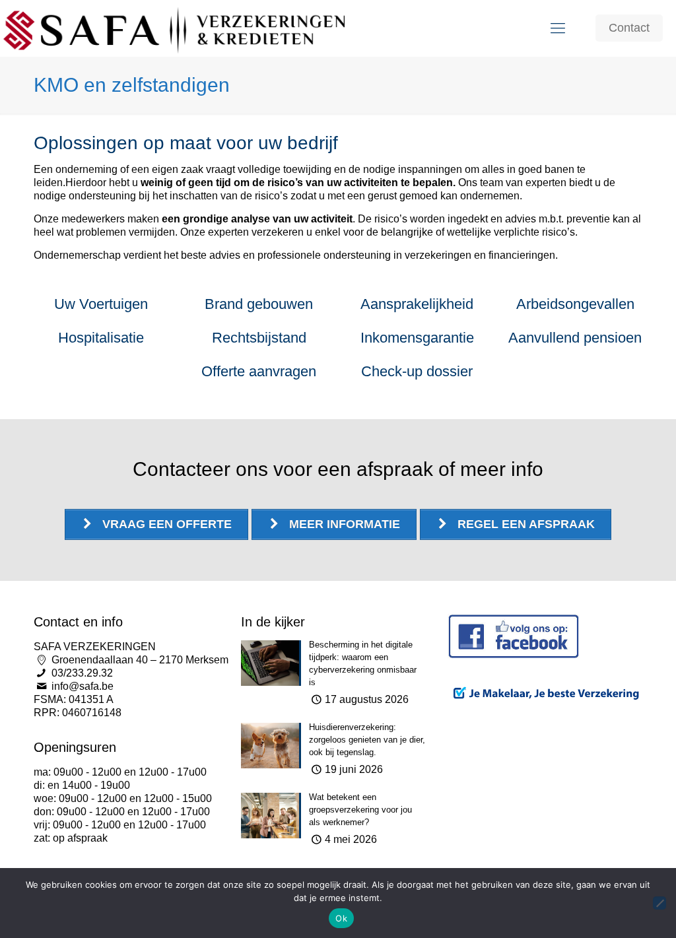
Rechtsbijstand (259, 337)
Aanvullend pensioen (575, 337)
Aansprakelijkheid (416, 304)
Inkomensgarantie (417, 337)
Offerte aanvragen (258, 371)
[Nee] (659, 903)
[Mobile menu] (558, 28)
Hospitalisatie (101, 337)
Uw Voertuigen (101, 304)
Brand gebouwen (259, 304)
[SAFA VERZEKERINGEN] (175, 28)
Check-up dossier (417, 371)
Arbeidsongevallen (575, 304)
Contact (629, 27)
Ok (341, 918)
